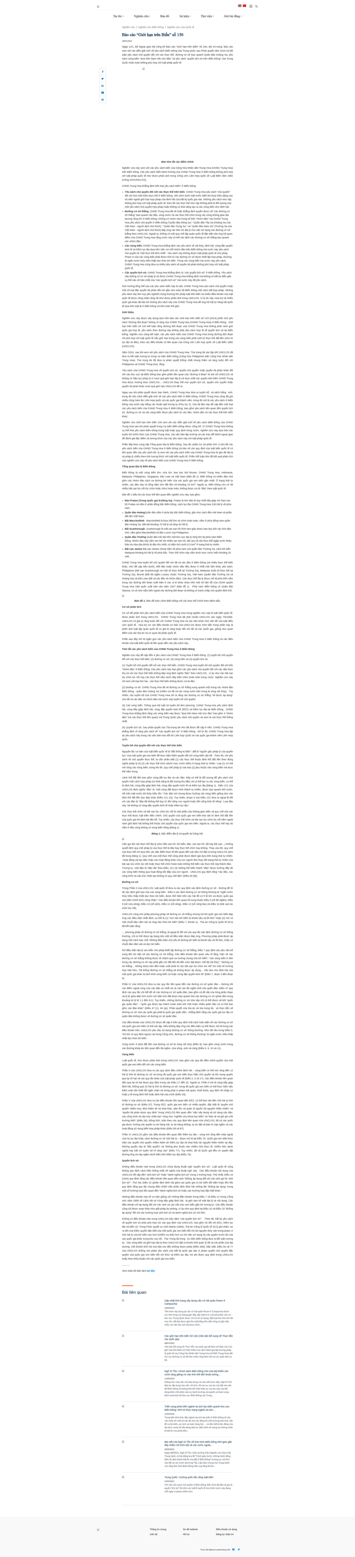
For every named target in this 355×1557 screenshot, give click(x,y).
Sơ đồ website (190, 1529)
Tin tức (117, 16)
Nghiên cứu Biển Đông (151, 27)
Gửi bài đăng (232, 16)
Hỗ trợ (186, 1534)
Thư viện (206, 16)
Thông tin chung (158, 1529)
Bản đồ (164, 16)
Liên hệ (153, 1534)
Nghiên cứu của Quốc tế (180, 27)
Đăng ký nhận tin (225, 1534)
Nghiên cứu (141, 16)
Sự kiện (184, 16)
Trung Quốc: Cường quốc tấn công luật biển (188, 1477)
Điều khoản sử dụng (226, 1529)
